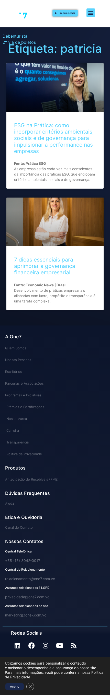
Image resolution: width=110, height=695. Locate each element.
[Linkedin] (17, 645)
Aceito (14, 686)
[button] (90, 12)
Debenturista (15, 36)
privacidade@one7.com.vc (27, 597)
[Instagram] (45, 645)
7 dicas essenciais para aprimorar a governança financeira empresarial (44, 266)
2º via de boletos (19, 42)
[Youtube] (59, 645)
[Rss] (73, 645)
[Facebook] (31, 645)
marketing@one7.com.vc (25, 615)
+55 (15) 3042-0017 (22, 560)
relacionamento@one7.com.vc (30, 579)
